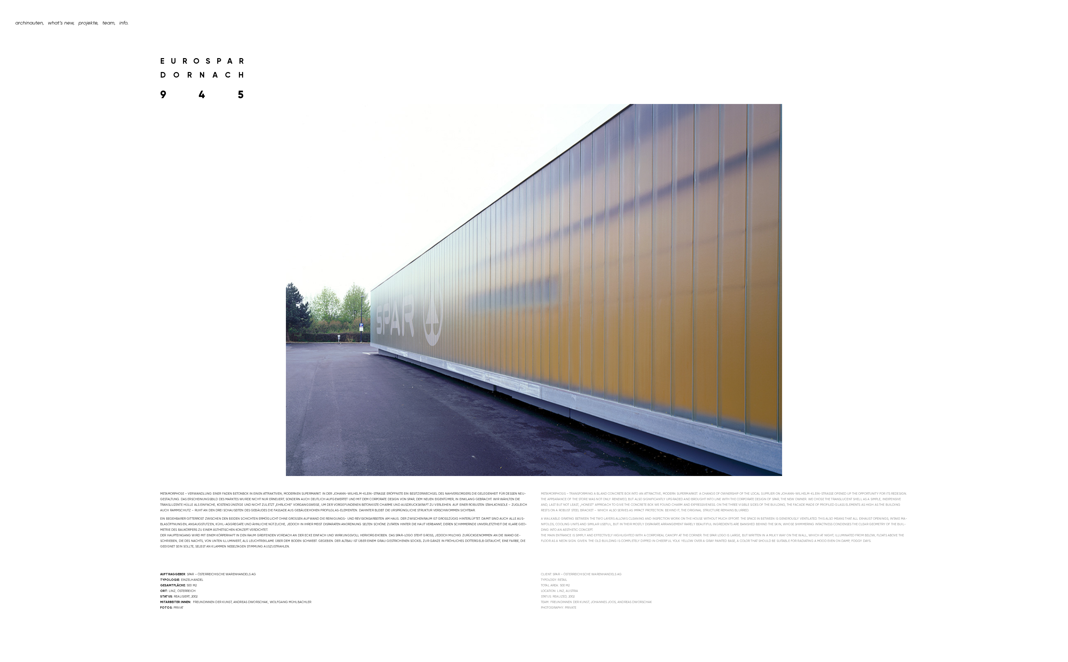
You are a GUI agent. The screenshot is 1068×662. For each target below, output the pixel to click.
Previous (281, 294)
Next (786, 294)
